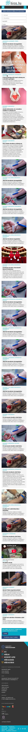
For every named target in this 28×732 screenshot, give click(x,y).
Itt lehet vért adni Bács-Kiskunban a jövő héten (13, 618)
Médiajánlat (4, 726)
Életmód (17, 443)
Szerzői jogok (5, 728)
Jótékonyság (18, 74)
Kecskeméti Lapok (6, 669)
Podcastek (4, 690)
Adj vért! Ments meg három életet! (12, 590)
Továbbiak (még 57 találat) (11, 637)
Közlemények (11, 140)
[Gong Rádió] (3, 709)
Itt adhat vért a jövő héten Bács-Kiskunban (11, 509)
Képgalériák (4, 689)
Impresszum (11, 726)
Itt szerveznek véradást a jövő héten (12, 417)
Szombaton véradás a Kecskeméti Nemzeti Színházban (12, 268)
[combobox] (13, 21)
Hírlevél (3, 692)
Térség (16, 41)
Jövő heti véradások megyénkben (11, 239)
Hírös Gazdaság (5, 672)
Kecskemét (11, 41)
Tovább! (5, 633)
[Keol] (4, 711)
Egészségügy (6, 41)
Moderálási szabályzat (11, 730)
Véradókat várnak (7, 563)
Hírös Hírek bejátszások (8, 559)
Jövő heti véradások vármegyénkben (12, 44)
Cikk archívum (5, 685)
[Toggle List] (25, 21)
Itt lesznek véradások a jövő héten (12, 472)
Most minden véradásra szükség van (12, 144)
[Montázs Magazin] (5, 714)
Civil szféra (11, 177)
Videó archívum (5, 687)
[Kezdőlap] (14, 3)
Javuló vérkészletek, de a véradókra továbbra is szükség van (12, 110)
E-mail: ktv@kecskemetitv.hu (8, 699)
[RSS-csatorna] (21, 729)
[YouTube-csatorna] (23, 729)
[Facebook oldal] (19, 729)
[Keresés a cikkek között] (25, 7)
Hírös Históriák (5, 671)
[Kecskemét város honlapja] (8, 706)
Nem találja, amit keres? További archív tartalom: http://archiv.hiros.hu (12, 630)
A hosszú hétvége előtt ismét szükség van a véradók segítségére (14, 78)
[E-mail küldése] (25, 729)
